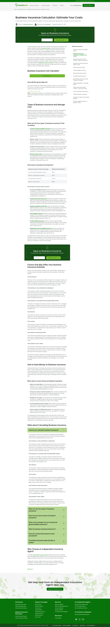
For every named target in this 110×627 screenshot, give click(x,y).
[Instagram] (83, 619)
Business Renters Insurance (80, 73)
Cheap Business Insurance (79, 76)
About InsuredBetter (59, 604)
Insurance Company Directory (21, 617)
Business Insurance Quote (20, 604)
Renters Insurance (39, 615)
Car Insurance (38, 607)
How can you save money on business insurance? (42, 517)
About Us (62, 5)
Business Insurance (22, 9)
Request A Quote (88, 5)
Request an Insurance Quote (55, 589)
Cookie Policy (82, 625)
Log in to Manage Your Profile (81, 607)
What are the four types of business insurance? (41, 510)
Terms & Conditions (91, 625)
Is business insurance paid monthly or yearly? (42, 541)
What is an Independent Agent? (61, 606)
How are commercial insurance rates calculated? (42, 535)
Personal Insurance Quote (20, 606)
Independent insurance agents (40, 554)
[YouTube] (76, 619)
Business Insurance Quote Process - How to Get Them (80, 88)
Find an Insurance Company (21, 607)
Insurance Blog (58, 617)
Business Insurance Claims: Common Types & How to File (80, 59)
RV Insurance (38, 616)
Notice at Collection (67, 625)
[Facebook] (79, 619)
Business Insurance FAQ (79, 67)
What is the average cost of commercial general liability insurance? (43, 523)
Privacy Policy (75, 625)
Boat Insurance (38, 604)
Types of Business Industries (80, 94)
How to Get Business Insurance (80, 91)
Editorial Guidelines (59, 609)
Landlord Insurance (39, 613)
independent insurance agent (45, 62)
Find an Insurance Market (80, 606)
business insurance (46, 48)
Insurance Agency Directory (21, 616)
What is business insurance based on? (42, 529)
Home (15, 9)
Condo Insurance (38, 609)
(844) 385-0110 (77, 5)
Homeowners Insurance (40, 611)
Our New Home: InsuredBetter (61, 611)
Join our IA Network (59, 607)
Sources (30, 569)
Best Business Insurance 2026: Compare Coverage (80, 79)
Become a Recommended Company (82, 614)
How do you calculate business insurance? (44, 430)
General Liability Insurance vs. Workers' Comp (80, 102)
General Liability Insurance (79, 70)
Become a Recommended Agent (81, 604)
